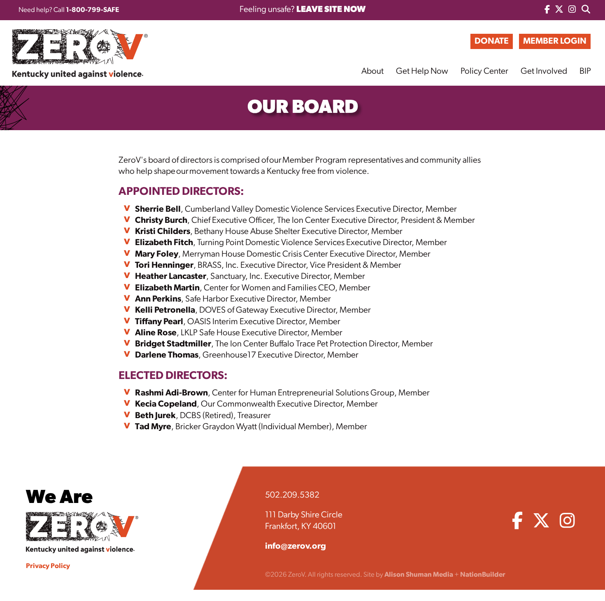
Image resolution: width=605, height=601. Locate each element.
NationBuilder (482, 574)
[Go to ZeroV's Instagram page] (572, 10)
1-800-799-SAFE (92, 10)
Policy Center (484, 71)
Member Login (554, 41)
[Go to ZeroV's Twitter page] (559, 10)
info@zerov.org (295, 546)
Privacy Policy (48, 566)
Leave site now (330, 9)
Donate (492, 41)
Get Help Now (422, 71)
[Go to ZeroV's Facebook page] (547, 10)
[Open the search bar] (586, 10)
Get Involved (544, 71)
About (372, 71)
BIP (585, 71)
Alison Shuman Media (418, 574)
